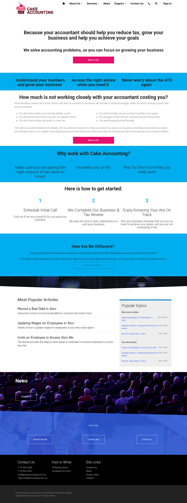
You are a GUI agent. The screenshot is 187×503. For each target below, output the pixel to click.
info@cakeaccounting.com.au (32, 474)
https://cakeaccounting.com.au (32, 478)
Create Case (93, 439)
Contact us (147, 439)
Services (92, 3)
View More (26, 396)
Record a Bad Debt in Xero (37, 308)
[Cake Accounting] (34, 7)
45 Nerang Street (60, 467)
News (106, 3)
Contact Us (136, 3)
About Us (75, 3)
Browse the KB (40, 439)
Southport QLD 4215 (61, 471)
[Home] (63, 3)
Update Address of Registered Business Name (144, 327)
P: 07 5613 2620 (25, 467)
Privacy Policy (92, 474)
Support (119, 3)
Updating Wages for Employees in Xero (46, 323)
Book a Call (93, 60)
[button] (156, 3)
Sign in (167, 3)
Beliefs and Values (93, 265)
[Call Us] (149, 3)
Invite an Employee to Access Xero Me (45, 337)
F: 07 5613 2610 (25, 471)
